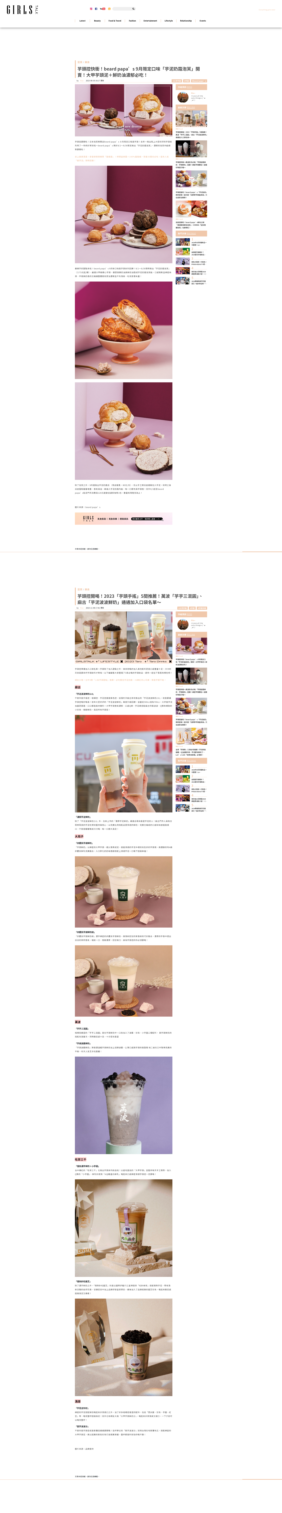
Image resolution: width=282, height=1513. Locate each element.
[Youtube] (102, 9)
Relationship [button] (186, 20)
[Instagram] (91, 9)
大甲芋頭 (177, 81)
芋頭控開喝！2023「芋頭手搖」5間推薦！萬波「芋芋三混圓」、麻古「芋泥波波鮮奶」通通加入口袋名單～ (191, 135)
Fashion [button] (132, 20)
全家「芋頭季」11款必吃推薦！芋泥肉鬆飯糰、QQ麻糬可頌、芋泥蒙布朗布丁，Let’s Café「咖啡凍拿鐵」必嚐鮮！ (191, 752)
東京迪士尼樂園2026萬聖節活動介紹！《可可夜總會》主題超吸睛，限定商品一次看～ (199, 272)
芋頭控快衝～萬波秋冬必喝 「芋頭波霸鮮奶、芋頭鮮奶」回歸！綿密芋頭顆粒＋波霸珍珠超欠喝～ (191, 165)
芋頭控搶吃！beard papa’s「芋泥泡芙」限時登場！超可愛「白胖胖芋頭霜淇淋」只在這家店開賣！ (191, 195)
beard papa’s (199, 81)
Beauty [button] (97, 20)
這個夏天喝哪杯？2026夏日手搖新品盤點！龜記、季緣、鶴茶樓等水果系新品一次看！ (199, 253)
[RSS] (109, 9)
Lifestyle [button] (169, 20)
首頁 (79, 62)
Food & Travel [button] (115, 20)
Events (203, 20)
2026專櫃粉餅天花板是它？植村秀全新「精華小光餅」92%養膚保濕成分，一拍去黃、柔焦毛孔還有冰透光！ (199, 282)
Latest (82, 20)
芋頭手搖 (202, 608)
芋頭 (187, 81)
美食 (87, 62)
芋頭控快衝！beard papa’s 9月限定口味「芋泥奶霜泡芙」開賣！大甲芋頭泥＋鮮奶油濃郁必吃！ (191, 662)
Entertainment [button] (150, 20)
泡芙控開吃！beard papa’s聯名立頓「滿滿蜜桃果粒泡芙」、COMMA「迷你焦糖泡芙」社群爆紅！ (191, 225)
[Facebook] (96, 9)
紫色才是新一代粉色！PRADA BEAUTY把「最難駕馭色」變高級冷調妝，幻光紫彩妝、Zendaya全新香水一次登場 (199, 263)
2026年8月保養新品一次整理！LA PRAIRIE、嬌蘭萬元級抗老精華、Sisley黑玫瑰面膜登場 (199, 243)
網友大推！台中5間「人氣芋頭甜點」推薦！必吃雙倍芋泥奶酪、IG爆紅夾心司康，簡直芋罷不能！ (120, 680)
